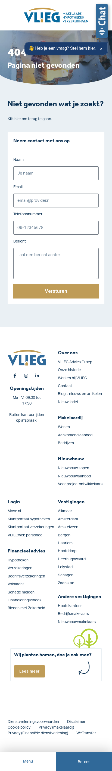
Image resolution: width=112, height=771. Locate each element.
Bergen (64, 535)
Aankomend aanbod (75, 435)
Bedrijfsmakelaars (73, 614)
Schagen (65, 575)
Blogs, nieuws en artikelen (80, 394)
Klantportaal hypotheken (29, 519)
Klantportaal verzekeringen (31, 527)
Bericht (19, 241)
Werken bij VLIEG (72, 378)
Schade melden (21, 592)
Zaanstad (66, 583)
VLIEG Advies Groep (75, 362)
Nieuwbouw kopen (73, 468)
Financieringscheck (24, 600)
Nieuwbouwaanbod (74, 476)
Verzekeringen (20, 568)
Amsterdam (68, 519)
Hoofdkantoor (70, 606)
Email (18, 187)
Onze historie (69, 370)
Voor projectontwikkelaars (80, 484)
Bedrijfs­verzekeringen (26, 576)
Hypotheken (18, 560)
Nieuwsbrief (68, 402)
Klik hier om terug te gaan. (30, 119)
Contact (65, 386)
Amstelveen (68, 527)
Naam (18, 160)
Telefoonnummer (27, 214)
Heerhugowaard (72, 559)
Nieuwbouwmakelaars (77, 622)
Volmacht (16, 584)
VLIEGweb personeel (25, 535)
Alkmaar (65, 511)
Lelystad (65, 567)
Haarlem (65, 543)
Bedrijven (66, 443)
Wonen (64, 427)
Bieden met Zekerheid (26, 608)
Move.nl (14, 511)
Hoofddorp (67, 551)
